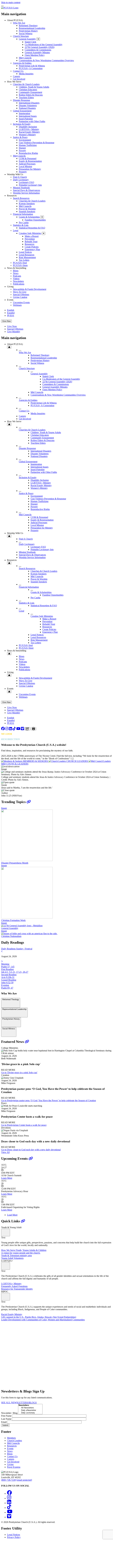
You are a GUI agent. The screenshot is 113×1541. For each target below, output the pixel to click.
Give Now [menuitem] (12, 326)
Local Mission (25, 166)
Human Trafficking (28, 145)
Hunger (22, 148)
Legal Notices (25, 252)
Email (4, 1422)
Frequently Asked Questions (14, 1286)
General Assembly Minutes (37, 52)
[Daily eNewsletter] (30, 1410)
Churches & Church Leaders (26, 84)
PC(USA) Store (20, 265)
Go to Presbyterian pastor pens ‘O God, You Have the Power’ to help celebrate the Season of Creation (48, 1100)
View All (5, 1152)
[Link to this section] (28, 802)
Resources (29, 244)
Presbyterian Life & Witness (32, 65)
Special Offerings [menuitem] (15, 329)
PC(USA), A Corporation (31, 68)
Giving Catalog (20, 297)
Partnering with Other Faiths (32, 121)
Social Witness (25, 33)
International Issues (28, 116)
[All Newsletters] (30, 1408)
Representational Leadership (32, 28)
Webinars (17, 305)
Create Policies (32, 247)
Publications (18, 284)
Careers (16, 76)
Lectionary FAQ (26, 182)
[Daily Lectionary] (30, 1413)
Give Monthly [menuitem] (13, 331)
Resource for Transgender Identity (17, 1289)
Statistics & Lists (20, 225)
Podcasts (17, 276)
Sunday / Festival (24, 948)
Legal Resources (26, 254)
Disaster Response (21, 100)
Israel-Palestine (26, 118)
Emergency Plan (32, 249)
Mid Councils (25, 58)
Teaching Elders (26, 97)
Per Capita (24, 222)
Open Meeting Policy (35, 55)
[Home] (9, 7)
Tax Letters (24, 260)
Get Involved (19, 79)
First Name (6, 1416)
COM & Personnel (27, 158)
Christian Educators (28, 89)
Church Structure (21, 36)
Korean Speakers (27, 203)
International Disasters (29, 103)
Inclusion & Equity (22, 124)
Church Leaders (14, 1440)
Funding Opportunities (35, 220)
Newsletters (18, 281)
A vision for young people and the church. (20, 1253)
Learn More (6, 1178)
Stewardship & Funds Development (29, 289)
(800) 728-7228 (8, 1480)
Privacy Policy (14, 1537)
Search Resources (21, 198)
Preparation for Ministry (30, 169)
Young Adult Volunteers (12, 1258)
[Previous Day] (2, 951)
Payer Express (13, 1467)
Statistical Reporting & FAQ (32, 228)
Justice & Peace (20, 137)
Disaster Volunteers (28, 105)
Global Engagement (22, 111)
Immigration (24, 113)
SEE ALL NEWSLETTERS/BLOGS (19, 1402)
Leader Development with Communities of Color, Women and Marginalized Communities (43, 1319)
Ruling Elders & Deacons (31, 95)
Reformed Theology (28, 25)
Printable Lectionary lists (30, 185)
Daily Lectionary (21, 179)
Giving (10, 1464)
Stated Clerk (30, 42)
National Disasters (27, 108)
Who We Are (19, 23)
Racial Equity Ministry (29, 132)
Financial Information (23, 214)
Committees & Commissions (38, 50)
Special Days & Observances (26, 190)
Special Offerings (21, 294)
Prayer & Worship (27, 209)
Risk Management (27, 257)
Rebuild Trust (31, 241)
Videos (16, 278)
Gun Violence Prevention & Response (36, 142)
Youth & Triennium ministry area (16, 1255)
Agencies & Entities (22, 63)
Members (11, 1438)
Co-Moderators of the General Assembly (43, 44)
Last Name (6, 1419)
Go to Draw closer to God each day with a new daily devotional (31, 1149)
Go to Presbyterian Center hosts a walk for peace (23, 1125)
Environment (25, 140)
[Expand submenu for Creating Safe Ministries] (43, 233)
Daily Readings (8, 948)
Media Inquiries (26, 73)
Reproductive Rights (28, 153)
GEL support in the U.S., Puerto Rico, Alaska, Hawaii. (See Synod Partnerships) (38, 1317)
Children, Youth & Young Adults (34, 87)
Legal (15, 230)
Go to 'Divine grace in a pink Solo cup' (19, 1072)
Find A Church (20, 177)
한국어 (10, 315)
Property (23, 171)
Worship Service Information (26, 193)
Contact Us (18, 71)
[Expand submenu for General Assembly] (38, 39)
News (15, 273)
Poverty (22, 150)
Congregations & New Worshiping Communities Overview (46, 60)
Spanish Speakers (27, 211)
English (10, 310)
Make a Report (32, 236)
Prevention (30, 239)
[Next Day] (2, 961)
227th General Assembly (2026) (39, 47)
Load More (12, 1215)
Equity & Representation (30, 161)
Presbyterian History (28, 31)
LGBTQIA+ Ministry (29, 129)
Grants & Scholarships (29, 217)
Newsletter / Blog (9, 1413)
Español (11, 312)
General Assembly (27, 39)
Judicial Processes (27, 164)
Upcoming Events (21, 302)
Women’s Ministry (27, 134)
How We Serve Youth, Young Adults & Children (23, 1250)
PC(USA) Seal (20, 262)
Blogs (15, 270)
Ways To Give (19, 292)
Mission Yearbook (21, 187)
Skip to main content (10, 2)
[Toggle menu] (2, 5)
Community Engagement (30, 92)
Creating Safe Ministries (30, 233)
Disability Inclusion (28, 126)
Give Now (6, 321)
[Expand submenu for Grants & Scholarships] (42, 217)
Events (10, 1448)
